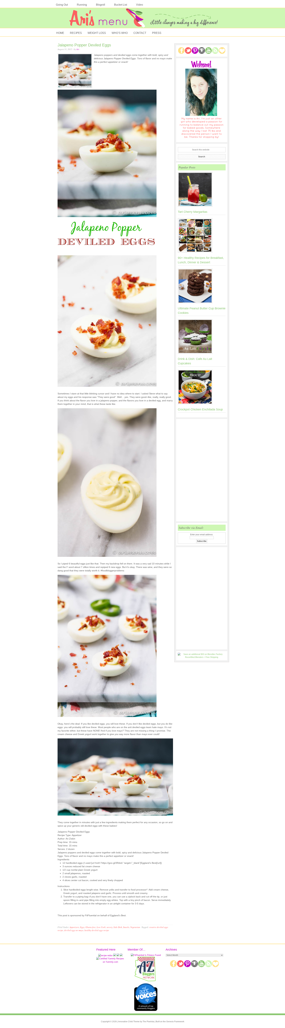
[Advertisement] (202, 470)
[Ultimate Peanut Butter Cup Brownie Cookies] (202, 287)
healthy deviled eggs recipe (96, 930)
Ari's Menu (142, 20)
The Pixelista (148, 1021)
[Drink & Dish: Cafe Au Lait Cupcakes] (202, 337)
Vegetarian (135, 927)
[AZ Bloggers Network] (145, 980)
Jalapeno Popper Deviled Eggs (84, 45)
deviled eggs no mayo (73, 930)
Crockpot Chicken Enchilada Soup (200, 409)
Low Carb (101, 927)
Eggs (82, 927)
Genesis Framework (175, 1021)
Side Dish (117, 927)
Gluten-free (90, 927)
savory (109, 927)
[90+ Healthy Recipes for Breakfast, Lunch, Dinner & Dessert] (202, 236)
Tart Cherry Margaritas (192, 211)
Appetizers (74, 927)
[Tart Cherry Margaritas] (202, 190)
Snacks (126, 927)
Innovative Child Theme (129, 1021)
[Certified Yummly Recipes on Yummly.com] (110, 962)
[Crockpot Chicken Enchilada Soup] (202, 388)
